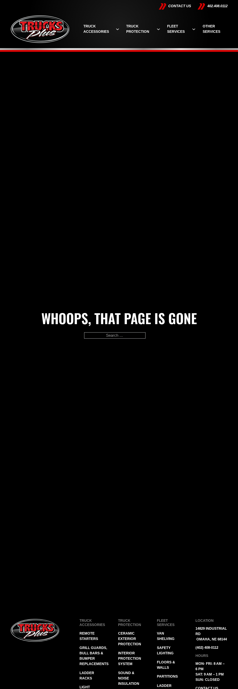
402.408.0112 (217, 6)
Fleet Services (176, 29)
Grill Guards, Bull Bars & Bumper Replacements (88, 656)
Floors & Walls (166, 665)
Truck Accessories (96, 29)
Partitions (166, 676)
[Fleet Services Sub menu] (193, 29)
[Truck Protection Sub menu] (158, 29)
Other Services (211, 29)
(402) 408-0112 (206, 648)
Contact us (179, 6)
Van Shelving (166, 636)
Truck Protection (137, 29)
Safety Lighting (165, 650)
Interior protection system (127, 658)
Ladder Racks (86, 675)
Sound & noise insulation (127, 678)
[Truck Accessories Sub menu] (117, 29)
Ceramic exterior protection (127, 638)
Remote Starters (88, 636)
